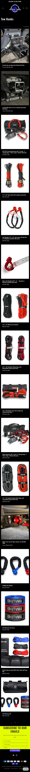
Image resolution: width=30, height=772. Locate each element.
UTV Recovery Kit (6, 714)
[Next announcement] (27, 1)
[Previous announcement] (2, 1)
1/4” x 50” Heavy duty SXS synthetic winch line (14, 195)
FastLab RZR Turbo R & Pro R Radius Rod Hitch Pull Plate (14, 108)
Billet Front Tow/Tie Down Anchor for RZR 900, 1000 (14, 542)
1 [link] (11, 722)
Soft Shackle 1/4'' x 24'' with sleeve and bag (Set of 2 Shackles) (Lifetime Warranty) (14, 238)
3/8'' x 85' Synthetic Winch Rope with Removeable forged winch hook (11, 367)
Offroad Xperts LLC (9, 766)
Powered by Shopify (17, 766)
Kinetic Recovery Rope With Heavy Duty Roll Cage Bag (14, 670)
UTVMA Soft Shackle (7, 585)
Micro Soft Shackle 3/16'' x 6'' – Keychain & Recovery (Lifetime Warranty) (13, 281)
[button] (2, 8)
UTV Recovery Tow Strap (8, 628)
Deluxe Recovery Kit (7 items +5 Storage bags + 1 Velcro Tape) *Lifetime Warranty (14, 455)
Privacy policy (7, 768)
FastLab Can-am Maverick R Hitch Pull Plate (13, 65)
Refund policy (25, 766)
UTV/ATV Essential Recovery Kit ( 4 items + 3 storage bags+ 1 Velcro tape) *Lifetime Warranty (14, 152)
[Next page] (18, 722)
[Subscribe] (25, 747)
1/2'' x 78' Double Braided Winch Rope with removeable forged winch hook (13, 498)
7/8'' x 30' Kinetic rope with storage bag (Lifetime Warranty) (12, 411)
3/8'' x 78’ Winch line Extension (10, 324)
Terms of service (14, 768)
